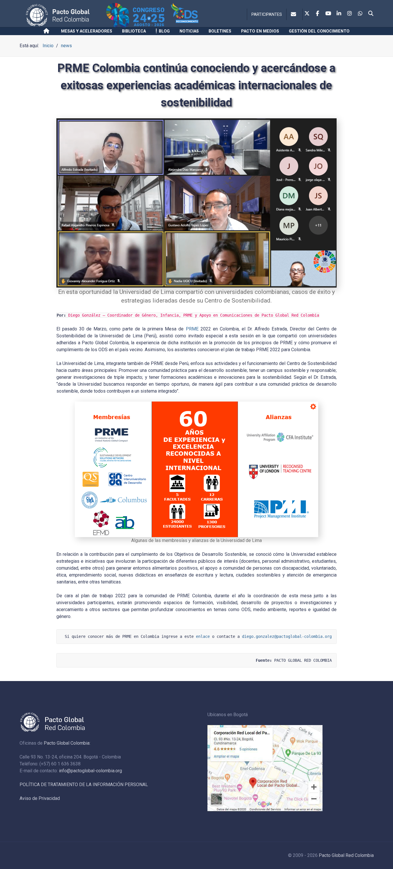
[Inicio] (47, 31)
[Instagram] (349, 13)
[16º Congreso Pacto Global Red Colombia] (137, 15)
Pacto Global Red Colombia (346, 855)
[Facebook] (317, 13)
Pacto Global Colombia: (67, 743)
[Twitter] (307, 13)
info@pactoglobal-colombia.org (90, 770)
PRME (192, 329)
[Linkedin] (339, 13)
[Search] (371, 13)
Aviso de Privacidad (40, 798)
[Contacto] (294, 14)
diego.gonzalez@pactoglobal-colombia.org (287, 636)
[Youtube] (328, 13)
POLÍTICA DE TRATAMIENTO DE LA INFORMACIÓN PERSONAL (84, 784)
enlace (203, 636)
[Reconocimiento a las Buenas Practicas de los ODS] (194, 15)
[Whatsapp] (360, 13)
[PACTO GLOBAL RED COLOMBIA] (65, 15)
